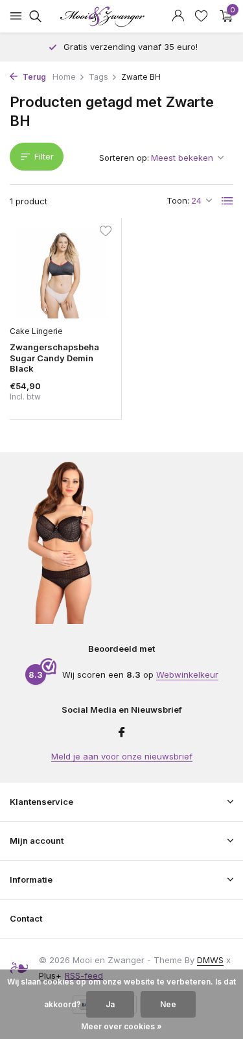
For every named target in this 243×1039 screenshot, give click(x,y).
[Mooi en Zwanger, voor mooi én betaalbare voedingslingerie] (122, 16)
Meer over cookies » (121, 1026)
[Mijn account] (178, 16)
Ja (110, 1004)
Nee (168, 1004)
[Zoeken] (33, 16)
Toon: (178, 200)
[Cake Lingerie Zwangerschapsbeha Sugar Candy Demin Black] (60, 273)
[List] (227, 201)
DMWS (210, 960)
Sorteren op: (124, 157)
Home (64, 77)
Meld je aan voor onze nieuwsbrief (121, 756)
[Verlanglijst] (201, 16)
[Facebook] (122, 733)
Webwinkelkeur (187, 674)
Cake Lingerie (36, 331)
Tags (98, 77)
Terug (33, 77)
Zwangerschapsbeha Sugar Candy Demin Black (54, 358)
